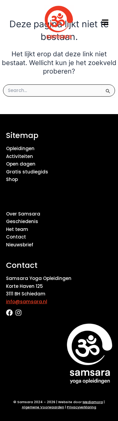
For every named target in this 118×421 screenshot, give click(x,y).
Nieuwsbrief (19, 245)
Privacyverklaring (81, 407)
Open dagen (20, 164)
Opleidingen (20, 148)
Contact (16, 237)
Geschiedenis (22, 221)
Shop (12, 179)
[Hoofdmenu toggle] (105, 22)
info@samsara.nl (26, 301)
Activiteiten (19, 156)
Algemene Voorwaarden (43, 407)
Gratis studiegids (27, 172)
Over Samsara (23, 214)
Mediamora (93, 402)
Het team (17, 229)
